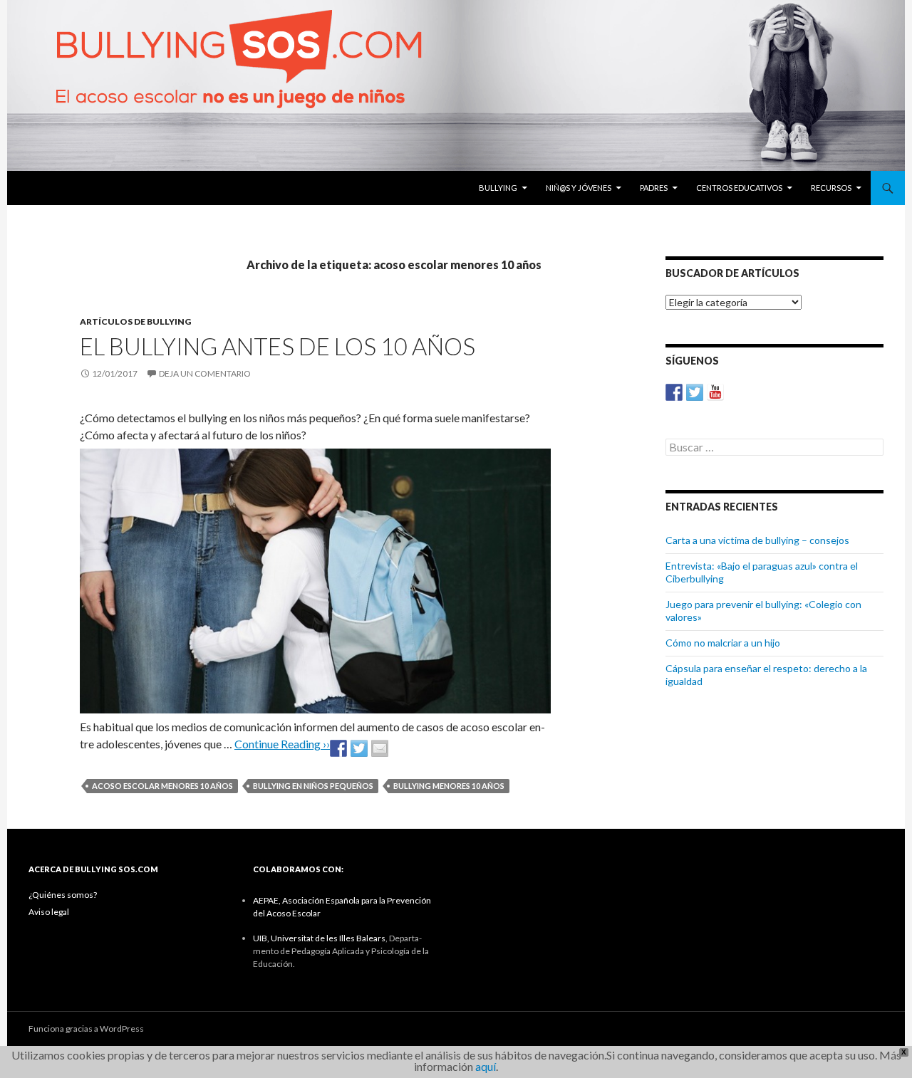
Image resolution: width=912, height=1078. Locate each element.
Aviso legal (48, 911)
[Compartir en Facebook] (338, 748)
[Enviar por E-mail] (379, 748)
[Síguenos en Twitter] (694, 392)
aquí (485, 1066)
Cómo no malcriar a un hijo (722, 643)
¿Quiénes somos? (62, 894)
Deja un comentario (205, 373)
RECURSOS (831, 187)
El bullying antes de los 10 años (277, 346)
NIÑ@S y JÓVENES (578, 187)
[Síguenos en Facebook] (674, 392)
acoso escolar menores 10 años (162, 785)
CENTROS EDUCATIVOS (739, 187)
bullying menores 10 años (448, 785)
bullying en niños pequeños (313, 785)
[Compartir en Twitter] (359, 748)
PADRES (654, 187)
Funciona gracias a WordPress (86, 1028)
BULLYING (498, 187)
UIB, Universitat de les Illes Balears (319, 938)
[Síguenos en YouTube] (715, 392)
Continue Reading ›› (282, 743)
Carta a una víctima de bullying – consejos (757, 540)
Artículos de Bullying (135, 321)
